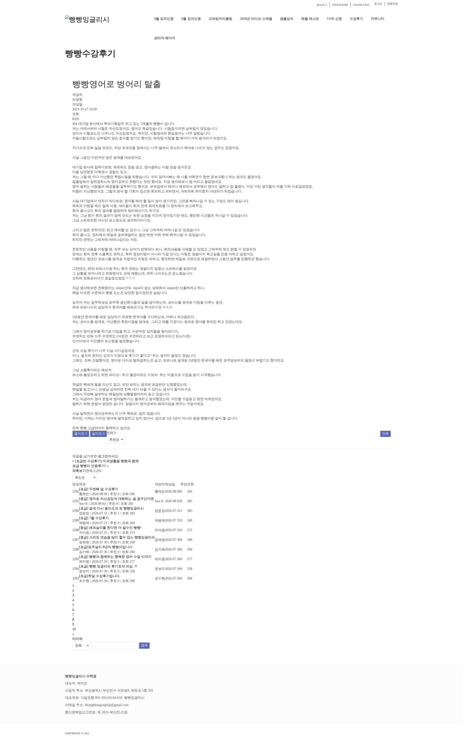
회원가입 (392, 3)
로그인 (378, 3)
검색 (144, 645)
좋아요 (80, 433)
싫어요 (98, 433)
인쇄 (385, 433)
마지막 (77, 639)
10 (74, 629)
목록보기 (79, 471)
